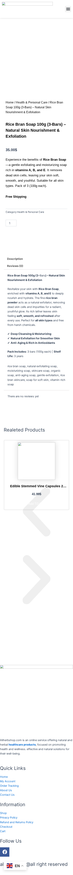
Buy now (54, 223)
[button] (68, 9)
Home (10, 102)
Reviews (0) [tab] (15, 266)
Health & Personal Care (32, 102)
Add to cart (32, 223)
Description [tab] (15, 259)
